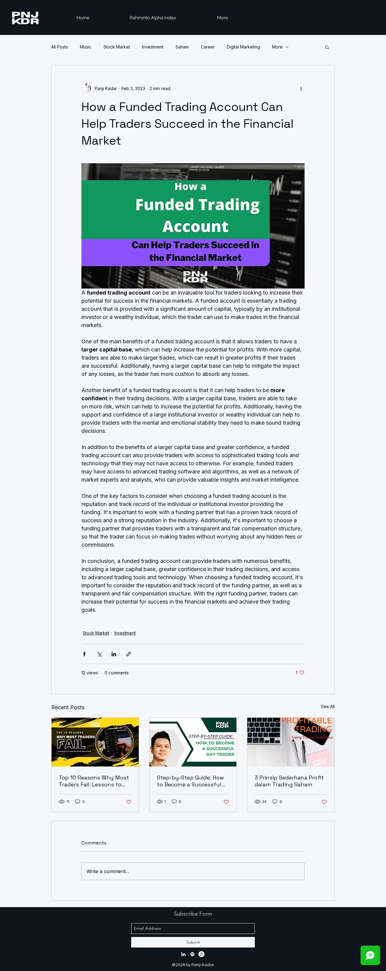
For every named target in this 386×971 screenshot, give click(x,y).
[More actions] (301, 88)
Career (208, 46)
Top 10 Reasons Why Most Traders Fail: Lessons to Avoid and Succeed (94, 781)
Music (85, 46)
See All (328, 706)
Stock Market (116, 46)
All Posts (59, 46)
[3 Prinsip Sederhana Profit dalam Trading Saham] (290, 742)
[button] (327, 47)
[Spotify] (192, 954)
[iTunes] (201, 954)
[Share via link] (128, 654)
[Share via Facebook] (84, 654)
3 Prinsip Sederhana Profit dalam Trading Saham (289, 781)
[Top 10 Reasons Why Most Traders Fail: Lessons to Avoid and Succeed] (95, 742)
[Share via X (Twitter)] (99, 654)
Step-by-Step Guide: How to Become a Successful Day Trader (190, 781)
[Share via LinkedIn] (114, 654)
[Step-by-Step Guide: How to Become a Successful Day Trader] (193, 742)
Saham (182, 46)
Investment (152, 46)
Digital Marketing (243, 46)
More (277, 46)
